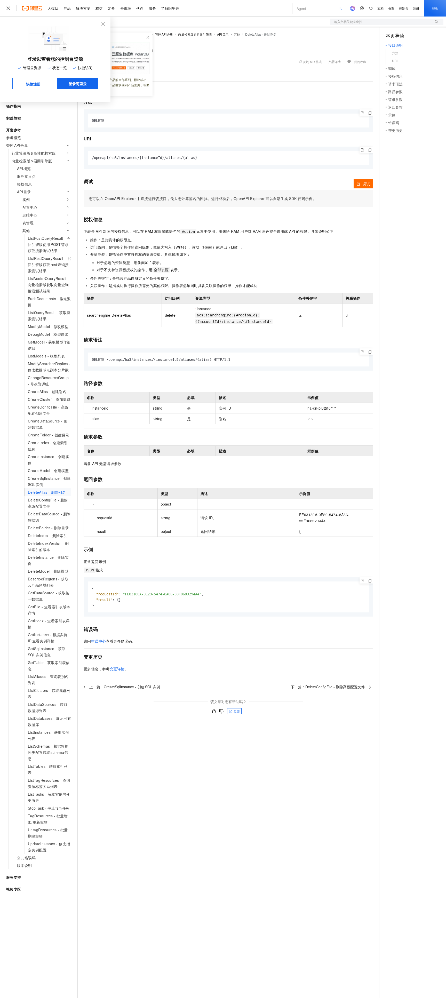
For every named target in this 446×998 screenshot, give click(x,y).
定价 (111, 8)
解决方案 (83, 8)
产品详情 (334, 61)
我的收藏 (360, 61)
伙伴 (140, 8)
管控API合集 (164, 34)
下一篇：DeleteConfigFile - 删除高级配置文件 (328, 686)
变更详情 (117, 668)
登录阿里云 (78, 83)
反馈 (237, 711)
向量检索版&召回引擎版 (195, 34)
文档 (380, 8)
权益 (99, 8)
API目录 (223, 34)
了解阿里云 (170, 8)
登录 (435, 8)
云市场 (125, 8)
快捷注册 (33, 83)
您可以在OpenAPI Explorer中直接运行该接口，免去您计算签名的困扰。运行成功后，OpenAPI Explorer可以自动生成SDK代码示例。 (202, 198)
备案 (391, 8)
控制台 (403, 8)
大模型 (52, 8)
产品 (67, 8)
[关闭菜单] (8, 8)
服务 (152, 8)
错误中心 (98, 641)
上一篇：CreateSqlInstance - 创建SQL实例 (124, 686)
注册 (416, 8)
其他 (237, 34)
